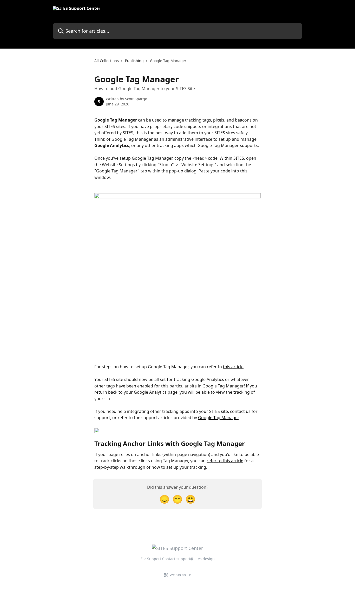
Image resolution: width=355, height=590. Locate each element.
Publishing (134, 60)
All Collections (106, 60)
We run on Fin (180, 574)
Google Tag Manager (218, 417)
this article (233, 367)
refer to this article (225, 461)
